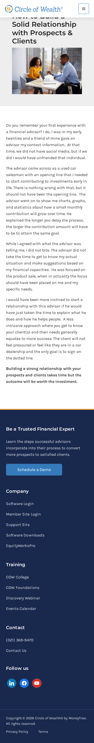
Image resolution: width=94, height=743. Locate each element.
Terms (43, 732)
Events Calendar (21, 608)
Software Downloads (25, 535)
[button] (34, 470)
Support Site (18, 524)
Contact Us (16, 650)
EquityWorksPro (20, 545)
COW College (17, 577)
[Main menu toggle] (83, 8)
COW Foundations (22, 587)
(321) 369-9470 (20, 640)
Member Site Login (23, 514)
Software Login (20, 503)
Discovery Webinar (23, 598)
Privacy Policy (17, 732)
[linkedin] (11, 682)
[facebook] (24, 682)
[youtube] (36, 682)
